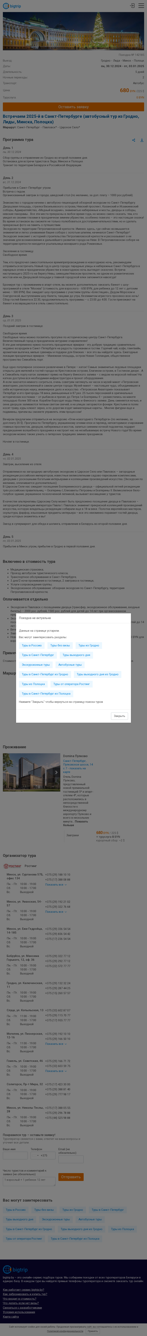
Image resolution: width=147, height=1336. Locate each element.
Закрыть (119, 716)
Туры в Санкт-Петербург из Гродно (45, 674)
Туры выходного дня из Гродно (97, 674)
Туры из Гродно (88, 645)
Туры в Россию (32, 645)
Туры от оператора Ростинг (71, 684)
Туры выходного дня (76, 655)
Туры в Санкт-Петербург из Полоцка (46, 693)
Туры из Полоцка (33, 684)
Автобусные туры (70, 664)
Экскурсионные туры (36, 664)
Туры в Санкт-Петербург (38, 655)
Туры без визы (60, 645)
